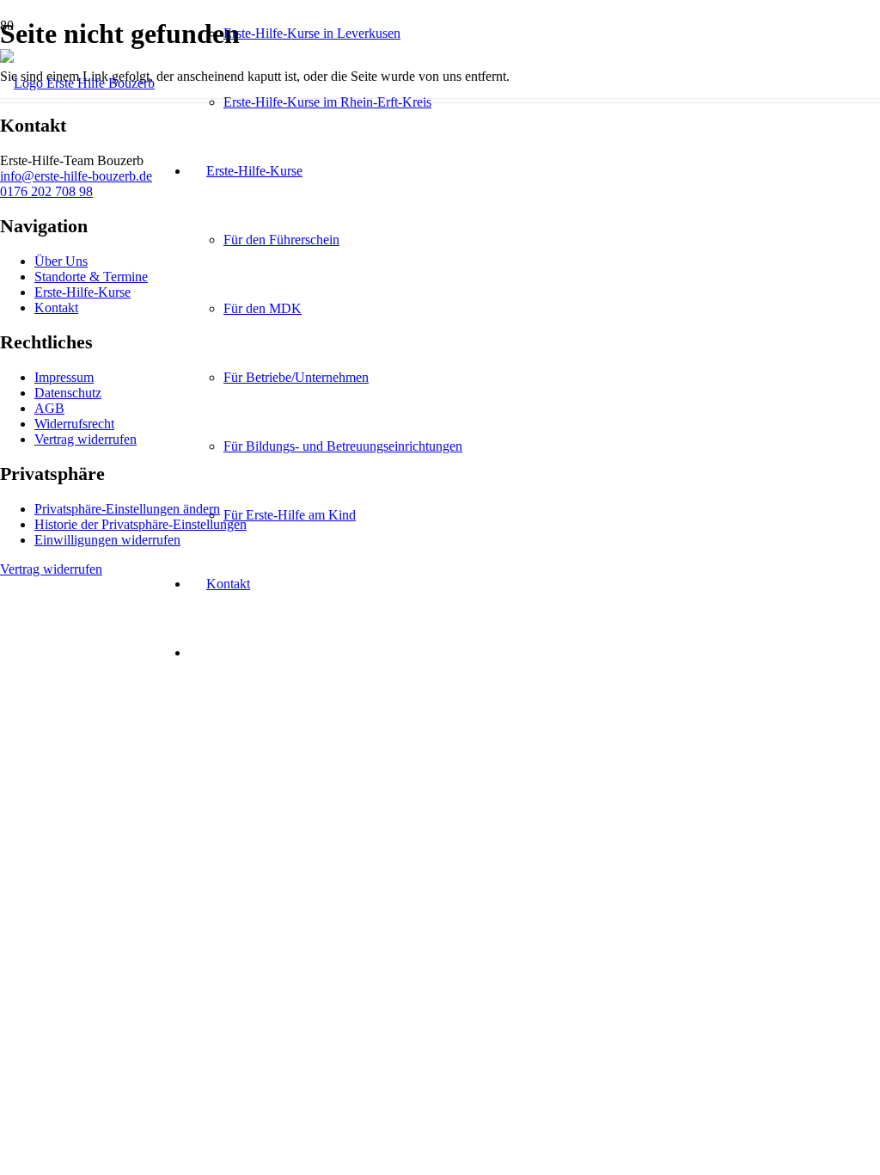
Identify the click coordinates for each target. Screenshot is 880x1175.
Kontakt (56, 307)
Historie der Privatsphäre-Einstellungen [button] (140, 524)
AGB (49, 408)
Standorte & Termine (91, 276)
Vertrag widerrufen (85, 439)
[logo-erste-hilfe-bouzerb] (77, 83)
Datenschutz (67, 392)
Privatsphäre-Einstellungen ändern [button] (127, 508)
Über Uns (61, 261)
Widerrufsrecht (74, 423)
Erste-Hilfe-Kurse (82, 292)
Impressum (64, 377)
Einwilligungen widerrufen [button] (107, 539)
